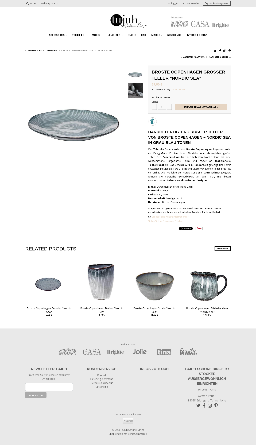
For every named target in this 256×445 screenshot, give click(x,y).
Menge (155, 102)
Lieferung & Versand (101, 379)
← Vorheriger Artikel (193, 57)
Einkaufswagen (218, 3)
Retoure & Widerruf (102, 383)
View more (222, 248)
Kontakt (101, 375)
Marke (155, 35)
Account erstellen (191, 3)
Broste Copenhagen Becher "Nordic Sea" (101, 310)
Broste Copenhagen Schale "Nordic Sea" (154, 310)
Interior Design (197, 35)
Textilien (78, 35)
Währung (45, 3)
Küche (132, 35)
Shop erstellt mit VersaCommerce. (128, 433)
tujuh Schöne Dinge (133, 429)
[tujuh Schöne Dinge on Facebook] (220, 50)
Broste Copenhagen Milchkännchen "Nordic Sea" (207, 310)
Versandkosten (178, 89)
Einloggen (173, 3)
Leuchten (114, 35)
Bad (143, 35)
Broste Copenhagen (49, 50)
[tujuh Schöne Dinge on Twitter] (215, 50)
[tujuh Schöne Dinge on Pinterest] (229, 50)
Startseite (30, 50)
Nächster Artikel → (220, 57)
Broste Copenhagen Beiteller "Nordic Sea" (49, 310)
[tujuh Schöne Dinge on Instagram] (224, 50)
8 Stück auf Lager (161, 97)
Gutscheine (101, 386)
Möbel (96, 35)
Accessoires (57, 35)
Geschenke (174, 35)
